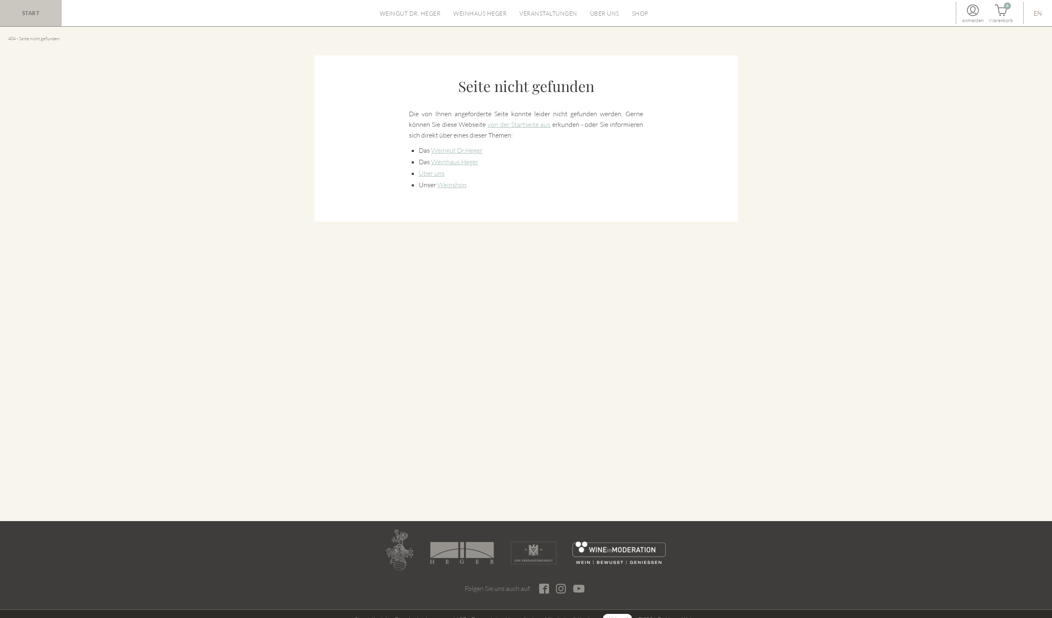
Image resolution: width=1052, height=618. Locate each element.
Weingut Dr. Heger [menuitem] (410, 13)
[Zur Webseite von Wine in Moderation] (619, 553)
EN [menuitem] (1038, 13)
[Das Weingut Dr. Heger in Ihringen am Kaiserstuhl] (399, 549)
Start (31, 13)
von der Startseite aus (518, 124)
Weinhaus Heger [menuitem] (480, 13)
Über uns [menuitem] (604, 13)
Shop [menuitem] (640, 13)
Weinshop (451, 185)
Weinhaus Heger (454, 162)
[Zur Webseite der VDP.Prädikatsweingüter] (533, 553)
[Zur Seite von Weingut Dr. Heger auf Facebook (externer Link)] (544, 589)
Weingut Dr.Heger (456, 150)
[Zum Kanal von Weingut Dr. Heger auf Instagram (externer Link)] (578, 588)
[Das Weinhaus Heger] (462, 553)
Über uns (432, 173)
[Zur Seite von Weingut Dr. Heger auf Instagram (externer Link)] (561, 589)
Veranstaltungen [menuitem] (548, 13)
